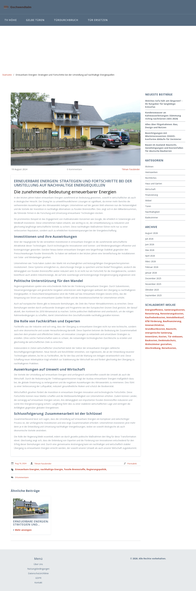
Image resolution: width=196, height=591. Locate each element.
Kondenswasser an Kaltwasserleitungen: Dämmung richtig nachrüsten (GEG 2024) (163, 115)
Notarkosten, (169, 348)
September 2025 (153, 295)
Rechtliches (150, 177)
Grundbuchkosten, (155, 328)
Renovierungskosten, (172, 313)
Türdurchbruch (66, 20)
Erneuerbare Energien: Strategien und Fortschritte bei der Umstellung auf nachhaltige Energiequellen (31, 523)
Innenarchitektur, (155, 325)
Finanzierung (151, 194)
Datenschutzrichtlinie (38, 573)
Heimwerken (151, 172)
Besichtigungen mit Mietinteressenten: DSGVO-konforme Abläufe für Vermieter (163, 136)
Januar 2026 (151, 272)
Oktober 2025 (152, 289)
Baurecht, (171, 328)
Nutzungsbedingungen (38, 568)
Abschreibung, (153, 348)
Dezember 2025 (153, 278)
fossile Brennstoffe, (75, 469)
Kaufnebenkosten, (155, 317)
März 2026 (150, 261)
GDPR (38, 577)
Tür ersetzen (98, 20)
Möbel (148, 200)
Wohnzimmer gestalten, (158, 344)
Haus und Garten (153, 183)
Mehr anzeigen (23, 529)
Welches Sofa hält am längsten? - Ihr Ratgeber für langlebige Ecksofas (164, 103)
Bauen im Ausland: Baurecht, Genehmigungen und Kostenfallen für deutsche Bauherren (164, 147)
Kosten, (163, 336)
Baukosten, (151, 340)
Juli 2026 (149, 238)
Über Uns (38, 564)
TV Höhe (10, 20)
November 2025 (153, 284)
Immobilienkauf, (175, 317)
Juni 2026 (149, 244)
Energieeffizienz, (154, 309)
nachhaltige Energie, (51, 469)
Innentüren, (151, 336)
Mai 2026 (149, 250)
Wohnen (149, 166)
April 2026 (150, 255)
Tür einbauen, (175, 336)
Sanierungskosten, (174, 309)
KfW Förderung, (153, 321)
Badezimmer (151, 217)
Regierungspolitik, (97, 469)
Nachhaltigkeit (152, 211)
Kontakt (38, 582)
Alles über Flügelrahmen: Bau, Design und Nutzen (161, 126)
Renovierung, (152, 313)
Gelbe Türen (35, 20)
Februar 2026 (151, 267)
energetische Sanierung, (158, 332)
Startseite (7, 74)
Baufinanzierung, (172, 321)
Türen (148, 206)
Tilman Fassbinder (131, 169)
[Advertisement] (98, 48)
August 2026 (151, 233)
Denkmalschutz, (167, 340)
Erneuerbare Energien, (27, 469)
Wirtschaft (150, 189)
